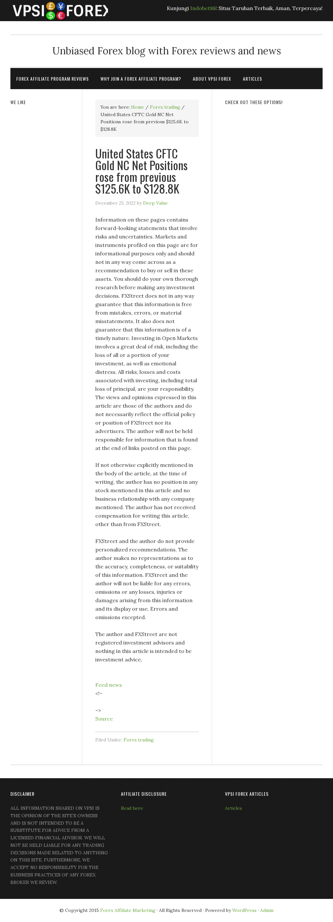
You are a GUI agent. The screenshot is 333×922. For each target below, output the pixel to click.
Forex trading (139, 740)
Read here (132, 808)
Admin (266, 910)
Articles (233, 808)
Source (104, 718)
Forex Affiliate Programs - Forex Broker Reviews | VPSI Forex (59, 10)
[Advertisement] (274, 153)
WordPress (244, 910)
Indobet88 (203, 8)
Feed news (108, 685)
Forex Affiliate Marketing (127, 910)
